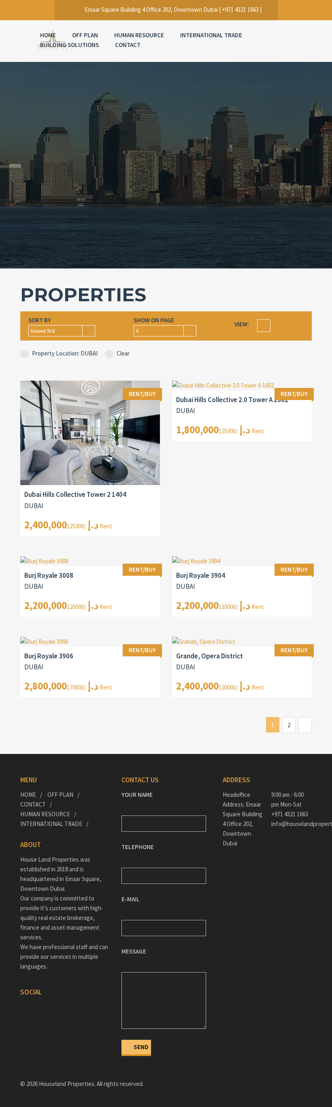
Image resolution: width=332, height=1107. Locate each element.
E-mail (130, 899)
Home (48, 35)
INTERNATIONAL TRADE (211, 35)
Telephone (137, 847)
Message (133, 951)
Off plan (85, 35)
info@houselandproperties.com (291, 824)
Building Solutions (69, 45)
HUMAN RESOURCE (139, 35)
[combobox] (61, 330)
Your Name (137, 794)
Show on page (154, 320)
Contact (127, 45)
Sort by (39, 320)
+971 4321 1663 (289, 814)
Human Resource (45, 814)
